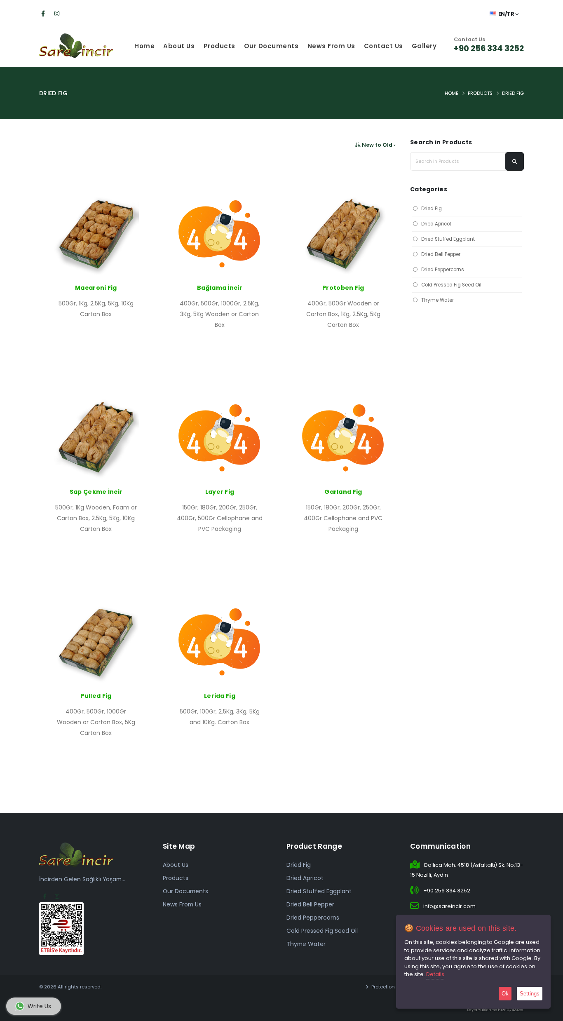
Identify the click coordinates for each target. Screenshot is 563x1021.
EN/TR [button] (506, 13)
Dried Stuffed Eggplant (448, 239)
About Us (179, 46)
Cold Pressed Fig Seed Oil (451, 285)
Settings (530, 993)
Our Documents (271, 46)
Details (435, 974)
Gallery (424, 46)
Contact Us (383, 46)
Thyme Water (437, 300)
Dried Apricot (436, 224)
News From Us (331, 46)
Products (219, 46)
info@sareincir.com (449, 906)
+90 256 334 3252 (489, 48)
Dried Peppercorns (442, 269)
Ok (505, 993)
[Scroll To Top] (548, 1011)
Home (144, 46)
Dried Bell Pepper (440, 254)
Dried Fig (513, 93)
